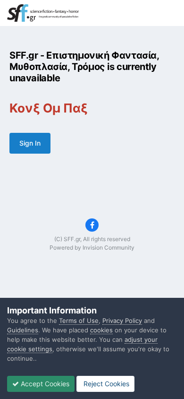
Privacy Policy (122, 320)
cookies (101, 330)
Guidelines (22, 330)
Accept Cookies (44, 384)
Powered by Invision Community (92, 247)
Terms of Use (79, 320)
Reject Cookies (105, 384)
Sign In (30, 143)
